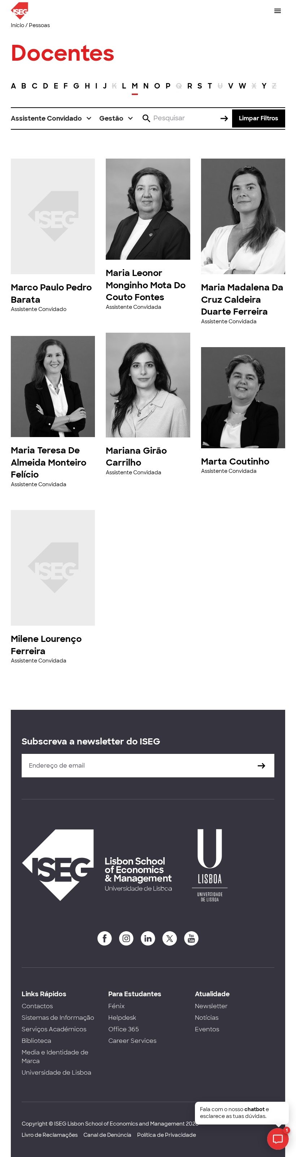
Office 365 (123, 1029)
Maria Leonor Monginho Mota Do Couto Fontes (146, 285)
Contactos (37, 1006)
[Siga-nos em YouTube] (191, 938)
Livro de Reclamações (50, 1135)
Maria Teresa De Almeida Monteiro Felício (48, 462)
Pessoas (39, 25)
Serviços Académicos (54, 1029)
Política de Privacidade (166, 1135)
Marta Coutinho (235, 461)
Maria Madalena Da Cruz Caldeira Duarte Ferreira (242, 299)
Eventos (207, 1029)
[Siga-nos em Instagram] (126, 938)
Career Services (132, 1041)
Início (17, 25)
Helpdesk (122, 1018)
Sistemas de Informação (58, 1018)
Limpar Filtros (258, 118)
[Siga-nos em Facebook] (104, 938)
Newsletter (211, 1006)
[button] (51, 119)
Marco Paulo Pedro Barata (51, 293)
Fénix (116, 1006)
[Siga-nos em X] (169, 938)
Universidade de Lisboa (56, 1072)
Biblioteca (36, 1041)
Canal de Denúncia (107, 1135)
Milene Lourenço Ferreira (46, 645)
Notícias (206, 1018)
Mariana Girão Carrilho (136, 457)
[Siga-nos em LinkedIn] (148, 938)
